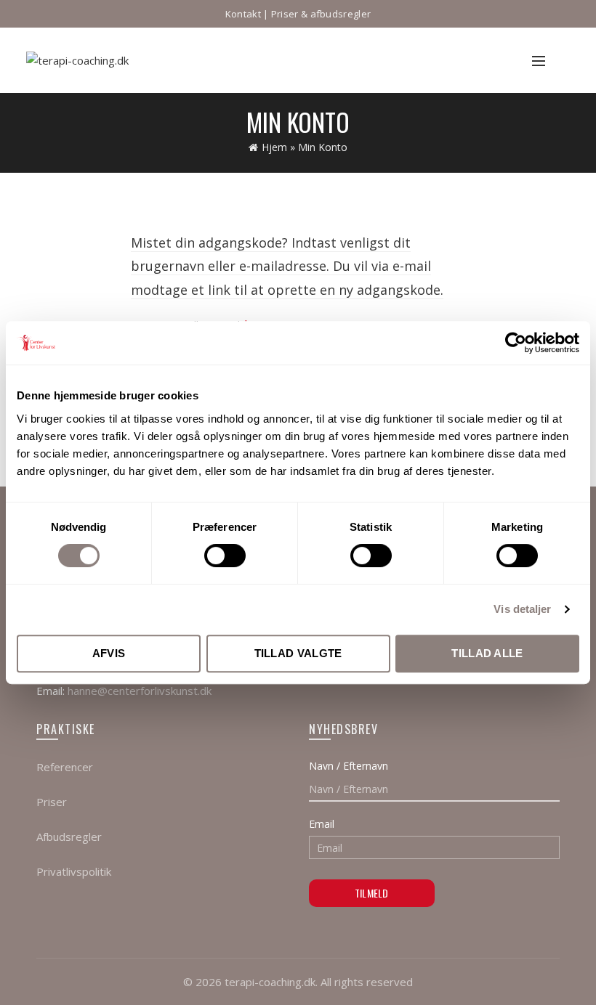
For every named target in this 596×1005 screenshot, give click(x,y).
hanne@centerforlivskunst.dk (140, 690)
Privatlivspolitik (73, 871)
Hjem (274, 147)
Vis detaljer (522, 609)
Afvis (109, 653)
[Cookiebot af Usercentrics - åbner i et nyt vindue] (515, 343)
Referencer (64, 767)
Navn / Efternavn (348, 766)
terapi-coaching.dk (270, 982)
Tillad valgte (298, 653)
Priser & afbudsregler (321, 13)
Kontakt (243, 13)
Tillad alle (487, 653)
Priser (51, 801)
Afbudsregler (69, 836)
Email (321, 824)
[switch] (225, 555)
